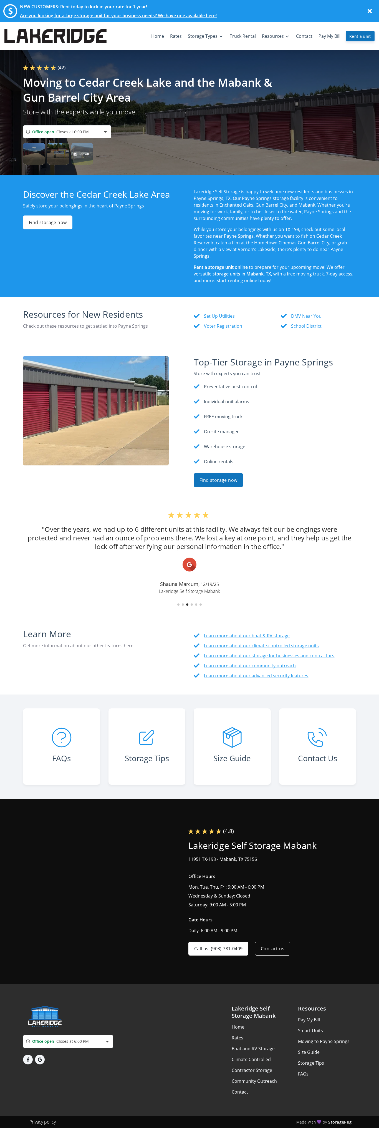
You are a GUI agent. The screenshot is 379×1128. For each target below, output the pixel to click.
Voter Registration (223, 326)
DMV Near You (306, 316)
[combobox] (67, 131)
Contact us (272, 949)
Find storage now (48, 222)
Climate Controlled (251, 1059)
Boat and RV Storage (253, 1049)
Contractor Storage (252, 1070)
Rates (237, 1038)
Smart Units (310, 1030)
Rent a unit (360, 36)
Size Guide (309, 1052)
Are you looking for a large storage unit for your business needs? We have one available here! (118, 15)
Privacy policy (42, 1122)
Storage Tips (311, 1063)
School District (306, 326)
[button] (34, 154)
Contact (240, 1092)
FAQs (303, 1074)
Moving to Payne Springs (324, 1041)
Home (238, 1027)
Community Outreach (254, 1081)
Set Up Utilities (219, 316)
